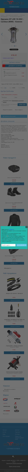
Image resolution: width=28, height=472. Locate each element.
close (26, 227)
